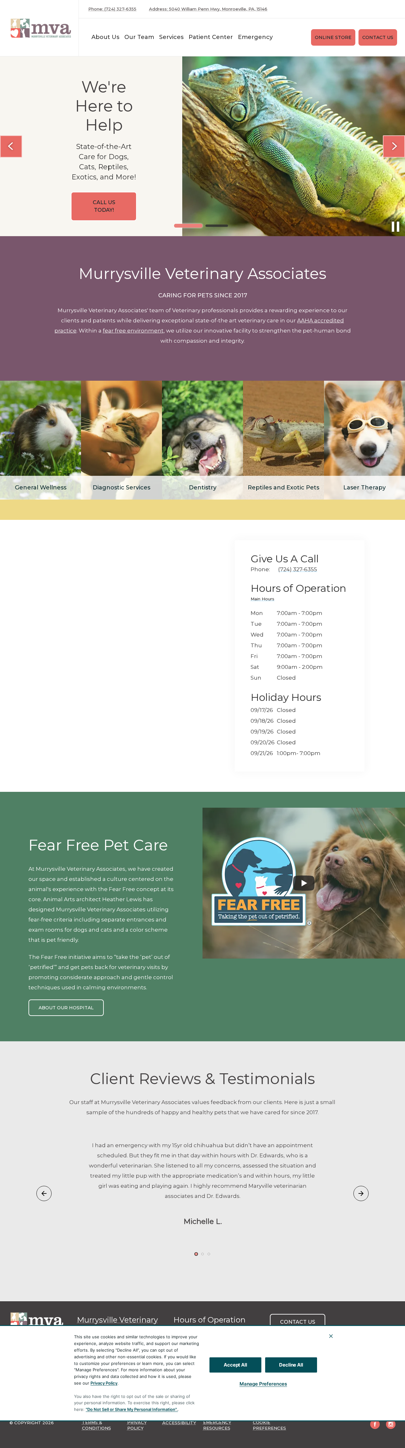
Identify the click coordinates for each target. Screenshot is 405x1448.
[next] (394, 146)
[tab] (264, 599)
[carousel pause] (395, 226)
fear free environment (133, 330)
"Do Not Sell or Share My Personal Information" (131, 1409)
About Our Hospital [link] (66, 1008)
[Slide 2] (216, 226)
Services (171, 37)
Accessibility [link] (179, 1422)
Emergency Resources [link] (217, 1425)
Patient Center (211, 37)
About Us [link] (105, 37)
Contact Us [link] (377, 37)
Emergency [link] (255, 37)
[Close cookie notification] (331, 1336)
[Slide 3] (209, 1254)
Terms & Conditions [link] (96, 1425)
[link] (40, 28)
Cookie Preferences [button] (269, 1425)
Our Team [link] (139, 37)
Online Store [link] (333, 37)
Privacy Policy (103, 1383)
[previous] (11, 146)
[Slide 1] (188, 225)
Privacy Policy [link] (137, 1425)
